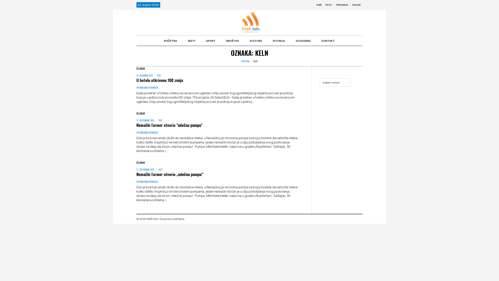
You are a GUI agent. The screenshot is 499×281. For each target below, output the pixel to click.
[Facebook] (354, 219)
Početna (245, 61)
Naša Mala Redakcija (149, 87)
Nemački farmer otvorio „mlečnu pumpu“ (169, 174)
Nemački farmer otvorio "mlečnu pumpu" (169, 125)
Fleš (159, 75)
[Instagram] (359, 219)
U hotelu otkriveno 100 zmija (159, 80)
